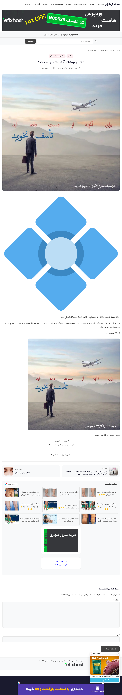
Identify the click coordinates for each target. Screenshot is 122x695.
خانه (118, 50)
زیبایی (93, 4)
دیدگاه (117, 600)
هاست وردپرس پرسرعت (59, 660)
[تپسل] (19, 682)
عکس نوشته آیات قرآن (57, 56)
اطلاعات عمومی (57, 4)
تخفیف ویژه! (105, 680)
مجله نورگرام (112, 4)
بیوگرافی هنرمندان (80, 4)
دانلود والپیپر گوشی (61, 564)
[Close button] (118, 653)
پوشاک (101, 4)
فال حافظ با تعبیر (61, 561)
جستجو (30, 41)
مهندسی (28, 4)
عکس (69, 4)
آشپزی (37, 4)
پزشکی (46, 4)
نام (118, 634)
